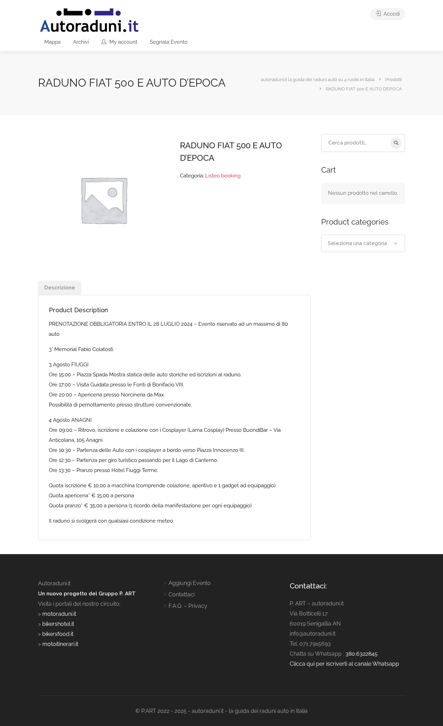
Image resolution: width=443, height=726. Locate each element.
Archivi (81, 42)
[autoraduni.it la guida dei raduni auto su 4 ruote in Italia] (89, 20)
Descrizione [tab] (59, 288)
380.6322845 (361, 653)
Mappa (52, 42)
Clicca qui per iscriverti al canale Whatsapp (344, 664)
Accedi (391, 14)
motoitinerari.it (59, 644)
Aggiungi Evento (190, 583)
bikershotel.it (58, 624)
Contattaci (182, 594)
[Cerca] (395, 143)
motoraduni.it (58, 614)
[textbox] (363, 243)
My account (122, 42)
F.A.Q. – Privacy (188, 606)
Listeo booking (223, 176)
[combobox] (363, 243)
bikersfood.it (57, 634)
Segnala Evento (169, 42)
